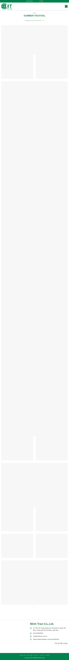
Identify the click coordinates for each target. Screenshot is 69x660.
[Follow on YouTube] (35, 1)
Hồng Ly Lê (41, 20)
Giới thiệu (30, 655)
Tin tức (42, 655)
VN (40, 1)
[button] (66, 6)
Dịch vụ (36, 655)
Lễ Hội (34, 13)
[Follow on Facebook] (34, 1)
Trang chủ (22, 655)
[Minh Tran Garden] (9, 6)
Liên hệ (47, 655)
